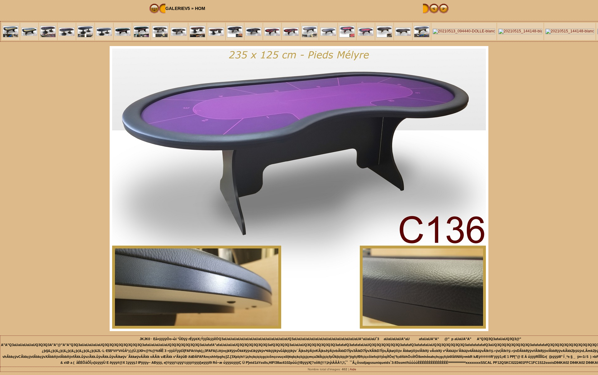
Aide (353, 369)
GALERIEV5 (177, 8)
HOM (200, 8)
